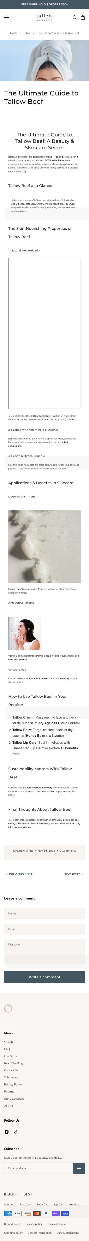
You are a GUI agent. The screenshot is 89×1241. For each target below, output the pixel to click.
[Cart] (83, 17)
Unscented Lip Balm (28, 748)
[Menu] (6, 17)
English (9, 1194)
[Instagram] (6, 1131)
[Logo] (44, 17)
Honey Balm (35, 735)
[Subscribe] (79, 1168)
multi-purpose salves (36, 678)
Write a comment (44, 977)
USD (27, 1194)
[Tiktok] (15, 1131)
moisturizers (64, 207)
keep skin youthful (17, 659)
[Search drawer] (75, 17)
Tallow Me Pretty (55, 160)
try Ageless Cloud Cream (59, 722)
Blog (27, 33)
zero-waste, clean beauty (39, 787)
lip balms (18, 678)
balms (23, 211)
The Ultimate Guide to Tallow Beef (58, 33)
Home (13, 33)
